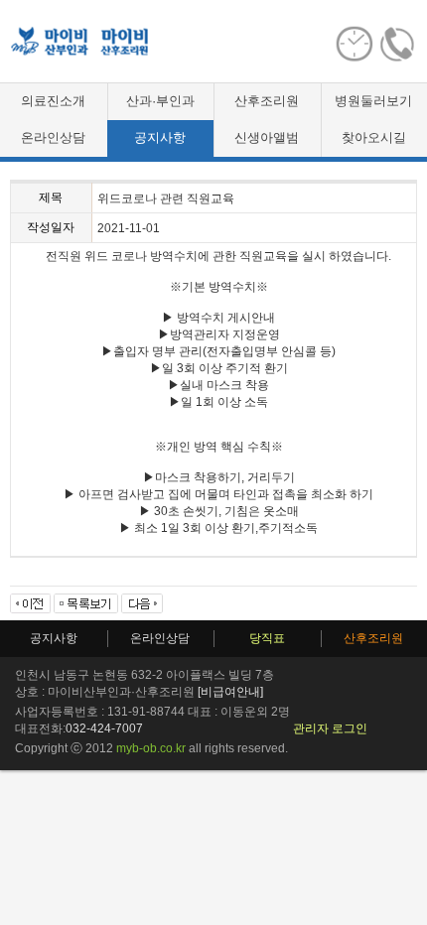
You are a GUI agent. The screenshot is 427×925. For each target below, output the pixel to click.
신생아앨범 (266, 137)
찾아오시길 (374, 137)
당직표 (267, 638)
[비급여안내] (230, 692)
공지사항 (160, 137)
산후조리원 (266, 100)
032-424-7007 (104, 728)
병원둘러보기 (373, 100)
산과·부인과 (160, 100)
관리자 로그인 (330, 728)
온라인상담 (53, 137)
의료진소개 (53, 100)
